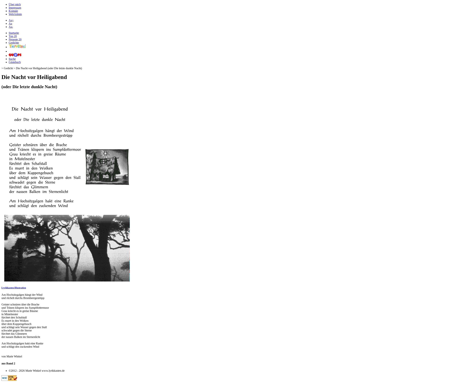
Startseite (14, 32)
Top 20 (13, 36)
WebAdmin (15, 14)
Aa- (11, 26)
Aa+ (11, 20)
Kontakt (13, 10)
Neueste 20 (15, 39)
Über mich (15, 4)
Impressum (15, 7)
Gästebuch (15, 62)
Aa (10, 23)
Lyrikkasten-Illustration (13, 287)
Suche (12, 58)
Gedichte (14, 42)
